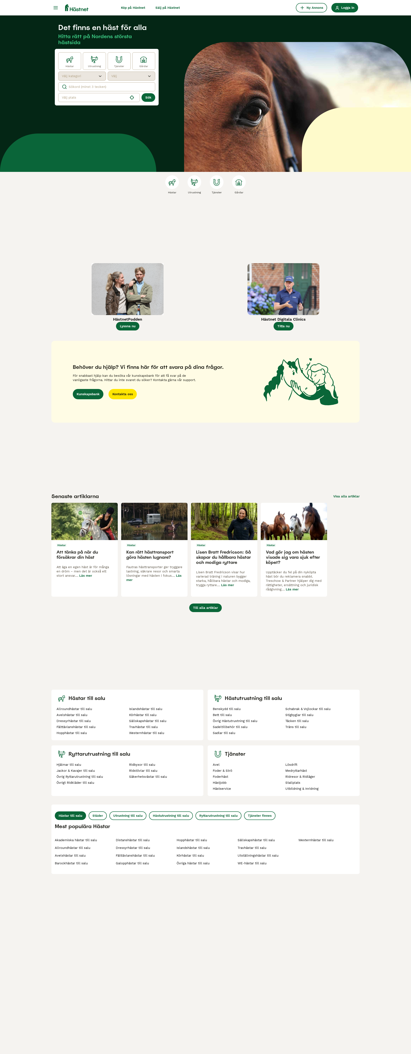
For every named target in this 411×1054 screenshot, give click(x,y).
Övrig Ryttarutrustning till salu (80, 777)
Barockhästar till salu (71, 863)
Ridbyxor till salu (142, 765)
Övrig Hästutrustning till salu (235, 721)
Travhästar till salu (143, 727)
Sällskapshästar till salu (147, 721)
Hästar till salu (70, 816)
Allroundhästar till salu (74, 709)
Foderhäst (220, 777)
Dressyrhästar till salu (74, 721)
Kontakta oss (122, 394)
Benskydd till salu (227, 709)
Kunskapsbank (88, 394)
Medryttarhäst (296, 771)
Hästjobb (219, 783)
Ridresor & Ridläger (300, 777)
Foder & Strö (222, 771)
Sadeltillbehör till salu (230, 727)
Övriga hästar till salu (193, 863)
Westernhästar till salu (146, 733)
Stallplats (292, 783)
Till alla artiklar (205, 608)
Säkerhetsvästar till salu (148, 777)
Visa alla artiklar (346, 496)
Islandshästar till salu (145, 709)
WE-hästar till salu (252, 863)
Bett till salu (222, 715)
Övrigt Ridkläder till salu (75, 783)
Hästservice (222, 789)
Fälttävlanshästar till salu (76, 727)
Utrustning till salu (128, 816)
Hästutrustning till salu (171, 816)
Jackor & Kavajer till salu (76, 771)
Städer (97, 816)
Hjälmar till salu (69, 765)
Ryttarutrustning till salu (218, 816)
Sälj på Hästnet (167, 8)
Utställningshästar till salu (258, 855)
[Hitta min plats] (132, 97)
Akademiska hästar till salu (76, 840)
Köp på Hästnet (133, 8)
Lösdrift (291, 765)
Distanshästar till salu (133, 840)
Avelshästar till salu (72, 715)
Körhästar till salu (142, 715)
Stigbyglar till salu (299, 715)
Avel (216, 765)
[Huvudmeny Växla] (55, 7)
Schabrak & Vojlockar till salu (308, 709)
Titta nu (283, 326)
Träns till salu (295, 727)
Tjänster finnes (260, 816)
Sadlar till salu (224, 733)
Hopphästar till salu (72, 733)
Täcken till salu (297, 721)
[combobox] (78, 76)
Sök (148, 97)
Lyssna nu (128, 326)
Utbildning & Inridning (302, 789)
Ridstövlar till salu (143, 771)
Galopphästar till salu (132, 863)
